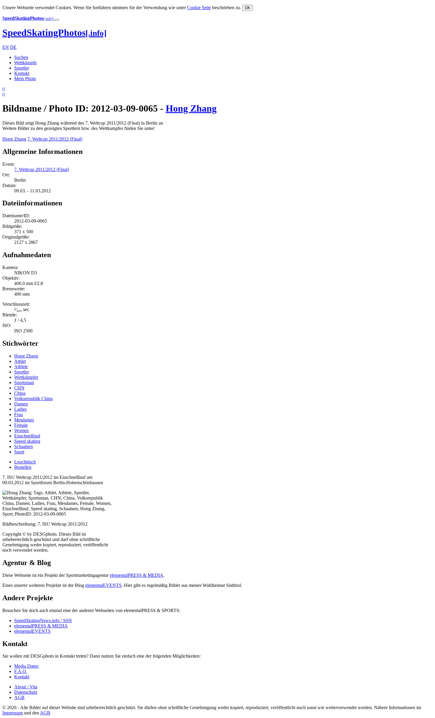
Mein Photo (25, 78)
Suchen (21, 57)
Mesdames (24, 419)
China (19, 393)
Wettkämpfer (26, 377)
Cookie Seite (199, 7)
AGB (19, 697)
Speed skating (27, 441)
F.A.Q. (20, 671)
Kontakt (21, 73)
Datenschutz (25, 692)
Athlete (21, 366)
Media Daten (26, 666)
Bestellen (22, 467)
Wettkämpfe (25, 62)
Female (21, 425)
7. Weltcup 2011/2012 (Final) (55, 138)
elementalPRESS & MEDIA (136, 575)
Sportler (21, 67)
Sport (19, 451)
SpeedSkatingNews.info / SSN (43, 620)
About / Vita (25, 686)
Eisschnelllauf (27, 435)
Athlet (20, 361)
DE (13, 47)
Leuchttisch (25, 461)
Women (21, 430)
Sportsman (24, 382)
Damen (21, 403)
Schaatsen (23, 446)
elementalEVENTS (103, 585)
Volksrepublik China (33, 398)
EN (5, 47)
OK (247, 8)
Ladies (20, 409)
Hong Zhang (191, 108)
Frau (18, 414)
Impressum (12, 712)
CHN (19, 387)
